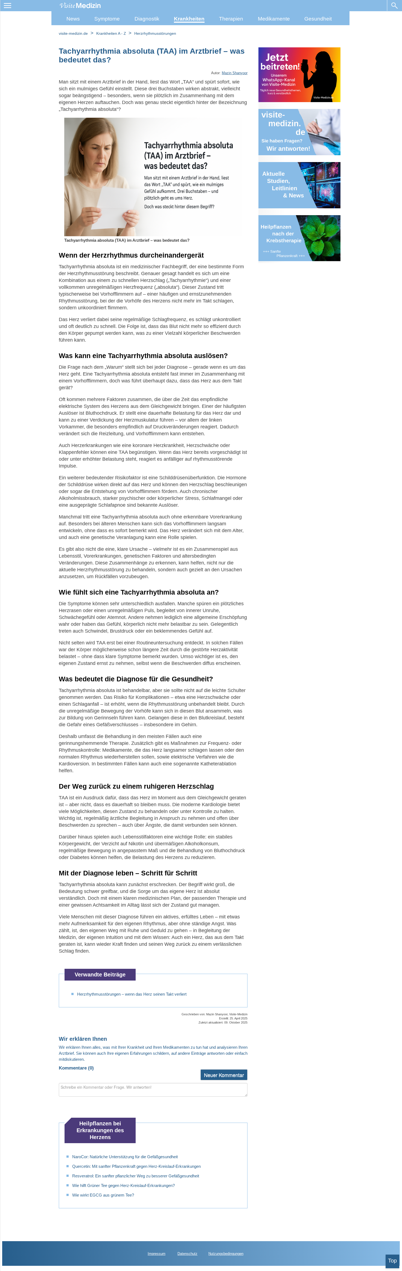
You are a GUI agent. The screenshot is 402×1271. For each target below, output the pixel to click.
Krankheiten (189, 19)
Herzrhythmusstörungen (155, 33)
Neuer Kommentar (224, 1074)
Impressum (156, 1254)
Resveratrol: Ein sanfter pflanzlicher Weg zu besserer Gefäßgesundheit (135, 1176)
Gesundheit (318, 19)
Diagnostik (147, 19)
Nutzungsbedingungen (225, 1254)
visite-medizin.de (73, 33)
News (73, 19)
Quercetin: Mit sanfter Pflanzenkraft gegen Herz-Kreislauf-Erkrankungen (136, 1166)
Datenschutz (187, 1254)
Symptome (107, 19)
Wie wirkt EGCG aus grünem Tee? (103, 1195)
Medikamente (274, 19)
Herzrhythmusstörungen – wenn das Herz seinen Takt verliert (132, 994)
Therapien (231, 19)
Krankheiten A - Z (111, 33)
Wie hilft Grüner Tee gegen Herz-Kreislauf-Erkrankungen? (123, 1185)
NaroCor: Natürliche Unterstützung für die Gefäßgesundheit (125, 1156)
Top (392, 1261)
